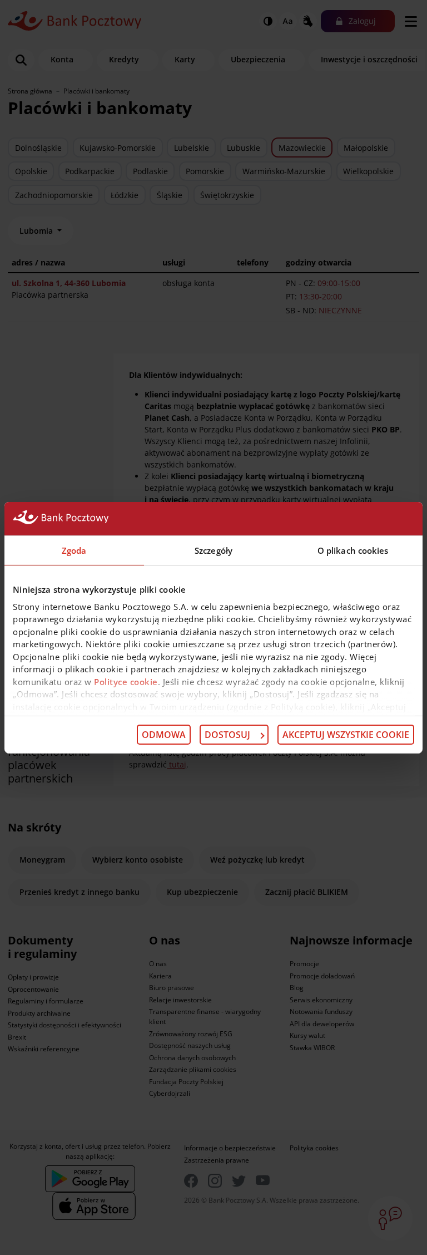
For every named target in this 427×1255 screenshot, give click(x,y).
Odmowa (164, 735)
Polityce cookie (126, 681)
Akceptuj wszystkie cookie (345, 735)
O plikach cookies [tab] (353, 549)
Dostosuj (227, 735)
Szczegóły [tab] (213, 549)
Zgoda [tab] (74, 549)
